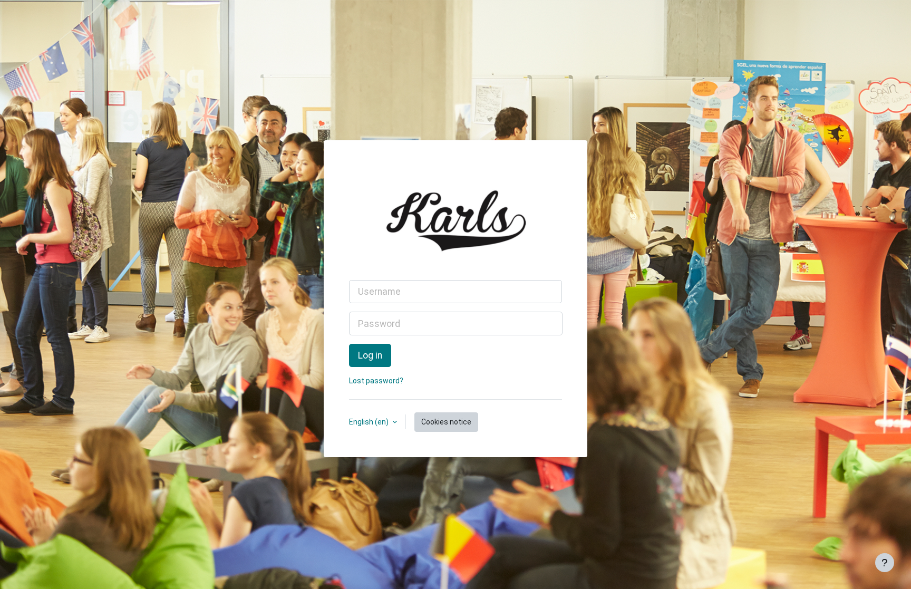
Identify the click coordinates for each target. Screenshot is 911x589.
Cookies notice (446, 422)
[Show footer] (884, 562)
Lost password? (376, 380)
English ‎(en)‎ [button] (369, 422)
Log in (370, 355)
